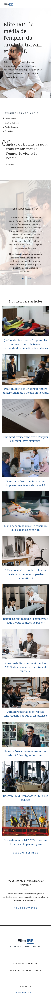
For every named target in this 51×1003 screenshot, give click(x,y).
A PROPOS (25, 279)
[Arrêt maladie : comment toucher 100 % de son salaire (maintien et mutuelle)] (25, 657)
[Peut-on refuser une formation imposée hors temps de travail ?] (25, 475)
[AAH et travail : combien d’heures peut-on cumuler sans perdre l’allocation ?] (25, 564)
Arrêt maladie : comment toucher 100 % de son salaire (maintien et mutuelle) (25, 667)
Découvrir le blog (25, 853)
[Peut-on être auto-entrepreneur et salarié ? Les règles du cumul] (25, 745)
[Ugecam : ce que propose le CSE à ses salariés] (25, 790)
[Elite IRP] (8, 4)
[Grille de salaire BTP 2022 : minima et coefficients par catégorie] (25, 834)
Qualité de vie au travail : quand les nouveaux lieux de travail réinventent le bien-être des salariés (25, 344)
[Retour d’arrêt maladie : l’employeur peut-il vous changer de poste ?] (25, 613)
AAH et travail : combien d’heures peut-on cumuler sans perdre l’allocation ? (25, 574)
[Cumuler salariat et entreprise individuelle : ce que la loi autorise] (25, 706)
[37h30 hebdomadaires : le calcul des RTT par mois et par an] (25, 520)
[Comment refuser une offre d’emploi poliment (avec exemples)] (25, 431)
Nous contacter (25, 908)
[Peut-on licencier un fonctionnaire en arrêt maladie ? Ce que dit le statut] (25, 383)
